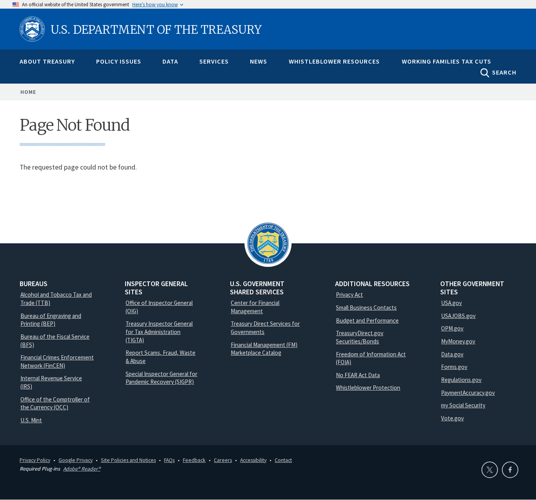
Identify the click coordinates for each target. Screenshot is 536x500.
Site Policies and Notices (128, 460)
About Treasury (47, 61)
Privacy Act (349, 294)
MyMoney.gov (458, 341)
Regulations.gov (461, 379)
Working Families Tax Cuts (446, 61)
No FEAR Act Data (358, 375)
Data (170, 61)
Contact (283, 460)
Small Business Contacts (366, 307)
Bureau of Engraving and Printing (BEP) (50, 320)
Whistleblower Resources (334, 61)
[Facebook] (510, 470)
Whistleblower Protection (368, 387)
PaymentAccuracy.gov (468, 392)
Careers (223, 460)
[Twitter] (489, 470)
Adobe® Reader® (81, 468)
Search (504, 72)
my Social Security (463, 405)
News (258, 61)
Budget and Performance (367, 320)
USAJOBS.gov (458, 315)
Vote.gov (452, 418)
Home (28, 91)
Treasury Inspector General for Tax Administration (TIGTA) (159, 331)
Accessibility (253, 460)
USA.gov (451, 303)
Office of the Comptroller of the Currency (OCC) (55, 403)
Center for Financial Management (255, 307)
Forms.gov (454, 366)
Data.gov (452, 354)
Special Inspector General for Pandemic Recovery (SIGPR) (161, 378)
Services (214, 61)
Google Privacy (75, 460)
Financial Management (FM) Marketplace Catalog (264, 349)
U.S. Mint (31, 420)
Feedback (194, 460)
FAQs (169, 460)
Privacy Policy (35, 460)
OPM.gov (452, 328)
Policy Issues (118, 61)
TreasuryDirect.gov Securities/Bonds (359, 337)
